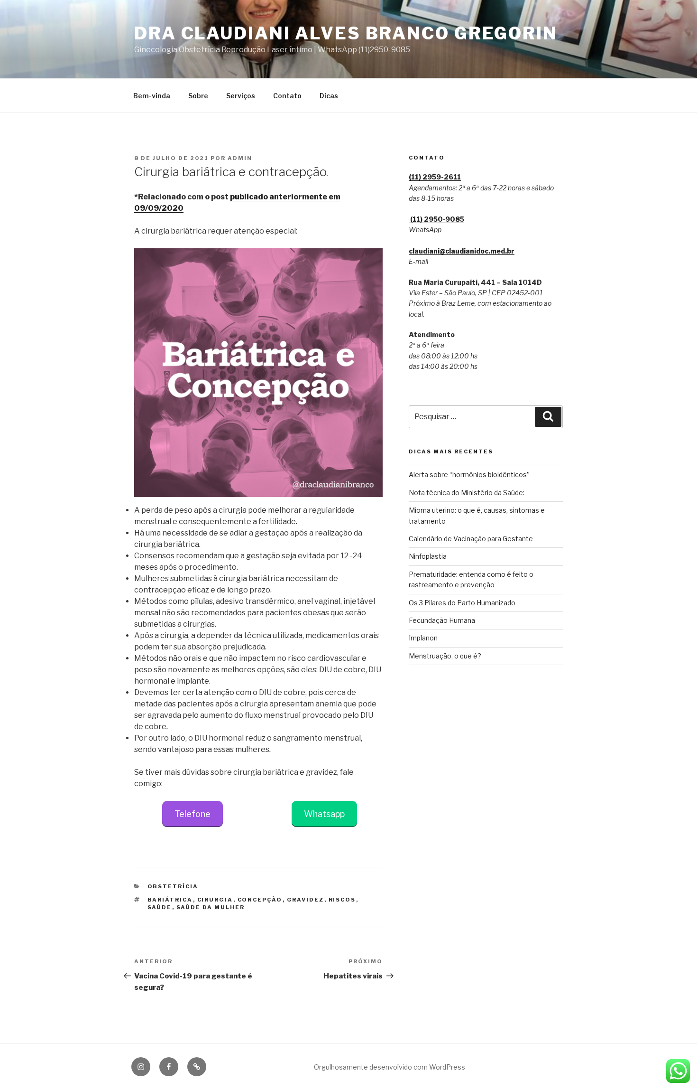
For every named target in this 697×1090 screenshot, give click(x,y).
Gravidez (305, 899)
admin (240, 158)
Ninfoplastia (428, 556)
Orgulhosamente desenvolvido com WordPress (389, 1067)
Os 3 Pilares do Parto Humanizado (462, 603)
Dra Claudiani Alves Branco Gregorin (346, 33)
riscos (342, 899)
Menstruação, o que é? (445, 656)
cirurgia (215, 899)
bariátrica (170, 899)
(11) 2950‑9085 (436, 219)
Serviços (240, 96)
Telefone (192, 814)
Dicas (329, 96)
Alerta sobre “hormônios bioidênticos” (469, 474)
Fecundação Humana (442, 620)
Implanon (423, 638)
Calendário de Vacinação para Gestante (471, 539)
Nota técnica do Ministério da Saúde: (466, 493)
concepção (260, 899)
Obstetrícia (173, 886)
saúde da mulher (210, 907)
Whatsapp (324, 814)
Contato (287, 96)
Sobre (198, 96)
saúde (159, 907)
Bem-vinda (151, 96)
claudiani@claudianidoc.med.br (461, 251)
